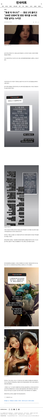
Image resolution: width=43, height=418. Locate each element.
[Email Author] (11, 397)
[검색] (41, 4)
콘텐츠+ (39, 6)
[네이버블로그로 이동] (19, 409)
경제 (3, 6)
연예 (5, 9)
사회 (23, 6)
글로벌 (35, 6)
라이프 (6, 6)
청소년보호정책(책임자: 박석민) (12, 415)
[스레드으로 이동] (16, 409)
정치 (19, 6)
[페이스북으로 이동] (9, 409)
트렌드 (10, 6)
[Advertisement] (21, 71)
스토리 (31, 6)
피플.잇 (26, 6)
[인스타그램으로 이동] (14, 409)
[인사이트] (21, 2)
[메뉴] (1, 4)
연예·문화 (15, 6)
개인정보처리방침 (3, 415)
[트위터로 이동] (12, 409)
